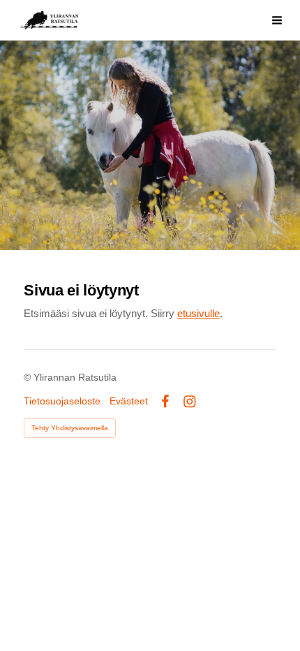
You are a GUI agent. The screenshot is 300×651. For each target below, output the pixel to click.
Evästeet (129, 401)
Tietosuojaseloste (62, 401)
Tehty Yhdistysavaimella (69, 428)
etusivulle (198, 313)
